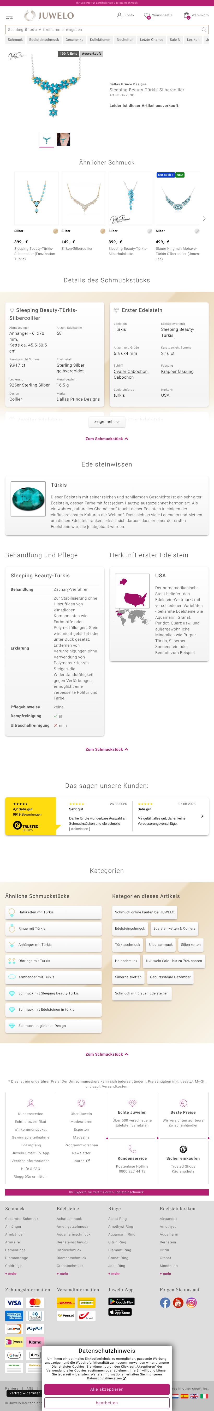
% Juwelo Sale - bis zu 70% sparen (174, 961)
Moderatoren (81, 1121)
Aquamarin (169, 1234)
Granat (165, 1258)
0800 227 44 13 (132, 1171)
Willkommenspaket (30, 1129)
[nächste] (203, 218)
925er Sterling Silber (29, 385)
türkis (119, 395)
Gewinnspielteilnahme (30, 1137)
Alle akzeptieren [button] (107, 1389)
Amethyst (168, 1226)
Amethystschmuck (72, 1226)
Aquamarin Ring (121, 1234)
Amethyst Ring (120, 1226)
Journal (79, 1161)
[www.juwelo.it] (204, 1396)
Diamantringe (16, 1258)
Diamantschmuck (71, 1258)
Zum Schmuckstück (104, 439)
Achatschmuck (69, 1218)
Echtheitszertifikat (30, 1121)
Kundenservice (30, 1114)
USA (165, 395)
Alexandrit (168, 1218)
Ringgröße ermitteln (30, 1176)
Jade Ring (116, 1266)
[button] (9, 15)
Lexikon (193, 39)
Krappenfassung (177, 371)
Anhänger (13, 1226)
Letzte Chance (151, 39)
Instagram (191, 1303)
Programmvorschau (81, 1145)
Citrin (164, 1250)
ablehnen (121, 1370)
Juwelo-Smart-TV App (30, 1153)
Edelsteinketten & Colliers (174, 928)
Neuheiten (125, 39)
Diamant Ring (119, 1250)
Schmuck (15, 39)
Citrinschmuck (69, 1250)
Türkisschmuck (127, 944)
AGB (29, 1388)
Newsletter (81, 1153)
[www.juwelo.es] (184, 1396)
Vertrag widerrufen (25, 1393)
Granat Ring (118, 1258)
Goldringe (13, 1266)
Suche (204, 29)
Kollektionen (100, 39)
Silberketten (191, 944)
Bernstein (168, 1242)
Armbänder (14, 1234)
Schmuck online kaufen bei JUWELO (144, 912)
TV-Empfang (30, 1145)
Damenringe (15, 1250)
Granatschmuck (70, 1266)
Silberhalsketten (128, 977)
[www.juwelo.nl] (175, 1396)
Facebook (165, 1303)
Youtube (178, 1303)
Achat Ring (117, 1218)
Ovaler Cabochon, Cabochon (131, 374)
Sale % (175, 39)
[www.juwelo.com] (194, 1396)
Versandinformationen (31, 1161)
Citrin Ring (117, 1242)
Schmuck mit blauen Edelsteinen (142, 993)
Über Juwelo (81, 1114)
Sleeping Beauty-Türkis (177, 332)
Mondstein (169, 1266)
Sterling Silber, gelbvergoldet (71, 368)
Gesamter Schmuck (21, 1218)
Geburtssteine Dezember (170, 977)
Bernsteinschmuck (72, 1242)
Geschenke (75, 39)
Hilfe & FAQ (30, 1169)
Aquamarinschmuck (74, 1234)
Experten (81, 1129)
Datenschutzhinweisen (104, 1378)
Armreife (12, 1242)
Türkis (120, 329)
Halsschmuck (126, 961)
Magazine (81, 1137)
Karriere (12, 1388)
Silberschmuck (160, 944)
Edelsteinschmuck (44, 39)
